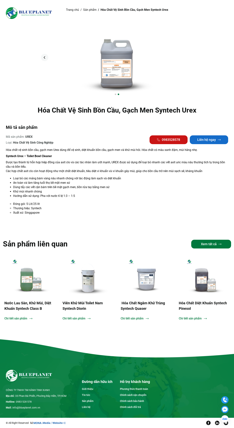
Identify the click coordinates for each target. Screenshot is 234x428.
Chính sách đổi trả (130, 407)
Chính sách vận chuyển (133, 395)
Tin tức (135, 13)
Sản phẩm (116, 13)
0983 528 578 (24, 401)
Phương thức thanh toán (134, 388)
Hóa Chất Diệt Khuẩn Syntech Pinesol (179, 306)
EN (202, 13)
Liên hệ (153, 13)
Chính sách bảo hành (132, 401)
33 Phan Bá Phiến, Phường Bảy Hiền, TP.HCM (40, 395)
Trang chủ (76, 13)
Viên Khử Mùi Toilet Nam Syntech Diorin (59, 306)
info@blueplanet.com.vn (26, 407)
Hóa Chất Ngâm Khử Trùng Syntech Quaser (119, 306)
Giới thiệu (95, 13)
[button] (189, 57)
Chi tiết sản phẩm (50, 318)
